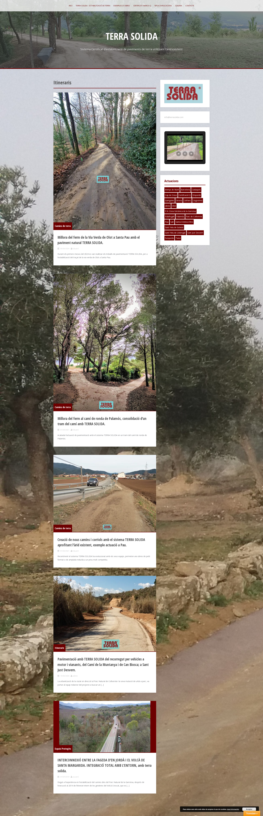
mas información (233, 809)
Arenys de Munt (172, 189)
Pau (166, 222)
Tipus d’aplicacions (163, 5)
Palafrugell (169, 216)
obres (167, 206)
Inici (70, 5)
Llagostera (197, 200)
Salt (172, 222)
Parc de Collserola (194, 216)
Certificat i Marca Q (142, 5)
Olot (174, 206)
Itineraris (59, 647)
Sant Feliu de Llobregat (175, 232)
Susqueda (169, 238)
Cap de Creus (171, 195)
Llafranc (187, 200)
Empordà (197, 195)
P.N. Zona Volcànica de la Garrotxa (180, 211)
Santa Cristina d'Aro (184, 222)
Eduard (75, 248)
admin (75, 676)
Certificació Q (185, 195)
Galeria (178, 5)
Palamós (180, 216)
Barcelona (185, 189)
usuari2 (75, 777)
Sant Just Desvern (195, 232)
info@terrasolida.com (173, 117)
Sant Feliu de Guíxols (174, 227)
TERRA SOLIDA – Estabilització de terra (93, 5)
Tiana (178, 238)
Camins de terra (63, 226)
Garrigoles (169, 200)
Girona (179, 200)
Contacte (189, 5)
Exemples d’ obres (122, 5)
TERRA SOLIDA (132, 36)
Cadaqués (196, 189)
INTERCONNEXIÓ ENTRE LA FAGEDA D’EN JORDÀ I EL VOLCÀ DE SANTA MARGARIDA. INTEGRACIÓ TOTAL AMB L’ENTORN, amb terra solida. (104, 765)
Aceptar (249, 809)
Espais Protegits (63, 748)
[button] (178, 153)
